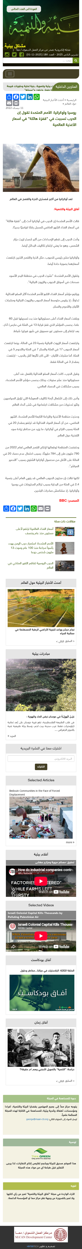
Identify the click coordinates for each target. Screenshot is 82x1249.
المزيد (12, 736)
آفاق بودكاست (41, 960)
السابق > (69, 641)
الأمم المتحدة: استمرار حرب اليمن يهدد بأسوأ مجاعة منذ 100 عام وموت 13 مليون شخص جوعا (30, 548)
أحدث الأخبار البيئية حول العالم (41, 583)
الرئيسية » (70, 100)
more (69, 842)
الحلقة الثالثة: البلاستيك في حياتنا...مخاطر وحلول (47, 970)
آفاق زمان (41, 1023)
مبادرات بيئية (41, 654)
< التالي (60, 641)
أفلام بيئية (41, 855)
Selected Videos (41, 905)
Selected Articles (41, 780)
